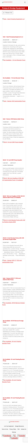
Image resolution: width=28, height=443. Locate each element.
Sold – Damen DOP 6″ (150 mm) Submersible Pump (12, 279)
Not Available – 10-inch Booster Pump (13, 78)
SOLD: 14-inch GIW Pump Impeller (12, 160)
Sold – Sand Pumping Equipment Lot (13, 37)
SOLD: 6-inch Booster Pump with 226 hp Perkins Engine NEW (13, 238)
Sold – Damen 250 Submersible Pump (13, 119)
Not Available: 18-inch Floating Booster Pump (14, 360)
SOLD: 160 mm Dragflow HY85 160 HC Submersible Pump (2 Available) (14, 196)
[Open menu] (25, 2)
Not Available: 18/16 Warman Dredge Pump (13, 321)
